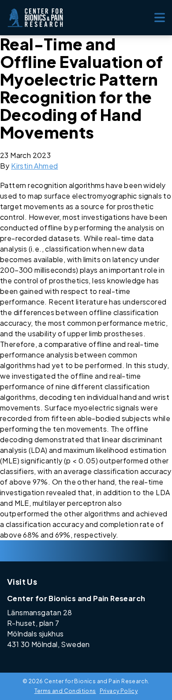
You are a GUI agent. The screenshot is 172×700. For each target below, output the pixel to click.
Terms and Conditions (65, 691)
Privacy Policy (119, 691)
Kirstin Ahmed (34, 165)
